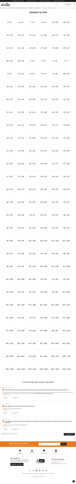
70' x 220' (21, 331)
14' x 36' (21, 151)
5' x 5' (9, 22)
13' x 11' (21, 125)
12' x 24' (32, 112)
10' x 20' (10, 35)
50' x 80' (66, 279)
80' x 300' (43, 356)
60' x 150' (21, 305)
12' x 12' (55, 35)
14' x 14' (21, 48)
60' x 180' (32, 305)
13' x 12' (32, 125)
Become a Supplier (16, 464)
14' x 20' (32, 138)
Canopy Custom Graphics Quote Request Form (43, 393)
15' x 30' (66, 151)
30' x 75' (66, 228)
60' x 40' (21, 292)
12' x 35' (55, 112)
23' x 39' (10, 215)
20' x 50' (32, 202)
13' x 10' (10, 125)
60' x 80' (44, 292)
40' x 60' (10, 266)
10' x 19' (44, 87)
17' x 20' (44, 48)
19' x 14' (66, 176)
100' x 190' (21, 369)
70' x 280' (43, 331)
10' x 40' (21, 99)
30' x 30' (66, 215)
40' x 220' (32, 279)
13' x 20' (66, 125)
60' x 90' (55, 292)
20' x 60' (44, 202)
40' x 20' (32, 254)
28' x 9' (32, 215)
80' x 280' (32, 356)
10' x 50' (32, 99)
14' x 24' (32, 48)
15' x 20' (55, 151)
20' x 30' (55, 189)
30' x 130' (66, 241)
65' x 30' (21, 318)
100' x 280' (55, 369)
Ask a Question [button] (69, 434)
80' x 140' (21, 343)
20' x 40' (21, 202)
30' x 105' (32, 241)
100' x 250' (44, 369)
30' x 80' (10, 241)
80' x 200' (55, 343)
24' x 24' (21, 215)
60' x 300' (9, 318)
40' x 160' (66, 266)
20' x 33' (66, 189)
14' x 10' (10, 138)
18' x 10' (32, 176)
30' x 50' (32, 228)
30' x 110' (43, 241)
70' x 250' (32, 331)
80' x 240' (9, 356)
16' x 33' (44, 164)
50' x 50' (55, 279)
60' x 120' (9, 305)
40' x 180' (9, 279)
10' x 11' (10, 87)
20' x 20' (10, 61)
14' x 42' (32, 151)
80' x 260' (21, 356)
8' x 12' (21, 74)
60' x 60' (32, 292)
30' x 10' (55, 215)
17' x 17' (55, 164)
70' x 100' (43, 318)
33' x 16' (21, 254)
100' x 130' (66, 356)
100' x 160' (10, 369)
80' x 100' (66, 331)
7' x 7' (32, 22)
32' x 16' (10, 254)
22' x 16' (55, 202)
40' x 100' (32, 266)
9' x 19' (55, 74)
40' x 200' (21, 279)
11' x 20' (44, 35)
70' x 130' (55, 318)
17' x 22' (10, 176)
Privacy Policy (40, 476)
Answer (5, 397)
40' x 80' (21, 266)
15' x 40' (10, 164)
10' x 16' (32, 87)
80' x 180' (43, 343)
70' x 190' (9, 331)
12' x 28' (44, 112)
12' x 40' (66, 112)
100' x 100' (55, 356)
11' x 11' (44, 99)
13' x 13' (10, 48)
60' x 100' (66, 292)
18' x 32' (44, 176)
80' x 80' (55, 331)
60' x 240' (55, 305)
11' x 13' (32, 35)
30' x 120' (55, 241)
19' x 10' (66, 48)
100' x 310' (66, 369)
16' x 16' (21, 164)
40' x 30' (44, 254)
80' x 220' (66, 343)
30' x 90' (21, 241)
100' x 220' (32, 369)
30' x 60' (44, 228)
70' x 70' (32, 318)
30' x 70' (55, 228)
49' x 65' (44, 279)
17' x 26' (55, 48)
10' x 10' (55, 22)
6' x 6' (21, 22)
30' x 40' (10, 228)
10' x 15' (66, 22)
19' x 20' (10, 189)
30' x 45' (21, 228)
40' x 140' (55, 266)
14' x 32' (10, 151)
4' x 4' (32, 61)
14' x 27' (55, 138)
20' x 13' (32, 189)
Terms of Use (35, 476)
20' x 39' (10, 202)
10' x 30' (10, 99)
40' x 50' (66, 254)
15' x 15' (44, 151)
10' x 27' (21, 35)
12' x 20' (66, 35)
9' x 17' (43, 74)
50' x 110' (9, 292)
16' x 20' (32, 164)
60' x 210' (43, 305)
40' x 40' (21, 61)
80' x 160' (32, 343)
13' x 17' (55, 125)
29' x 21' (44, 215)
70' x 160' (66, 318)
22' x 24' (66, 202)
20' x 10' (21, 189)
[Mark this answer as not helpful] (17, 397)
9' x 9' (32, 74)
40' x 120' (43, 266)
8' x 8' (43, 22)
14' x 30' (66, 138)
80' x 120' (9, 343)
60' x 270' (66, 305)
